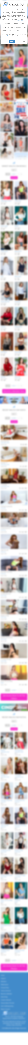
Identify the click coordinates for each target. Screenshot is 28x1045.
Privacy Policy (6, 35)
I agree (12, 41)
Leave (24, 41)
